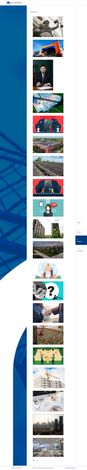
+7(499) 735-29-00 (16, 468)
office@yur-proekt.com (70, 468)
